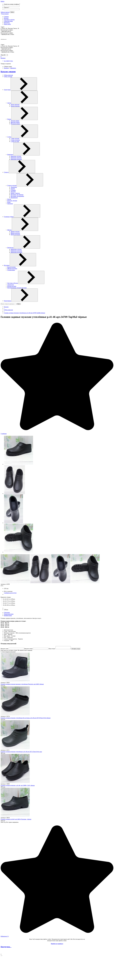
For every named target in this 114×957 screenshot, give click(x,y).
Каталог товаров (8, 71)
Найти (18, 304)
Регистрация (5, 13)
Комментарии (8, 615)
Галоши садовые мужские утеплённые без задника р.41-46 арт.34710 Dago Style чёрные (25, 718)
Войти (12, 12)
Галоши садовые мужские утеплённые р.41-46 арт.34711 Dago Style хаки (21, 751)
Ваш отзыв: (52, 648)
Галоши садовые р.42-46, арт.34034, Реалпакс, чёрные (16, 819)
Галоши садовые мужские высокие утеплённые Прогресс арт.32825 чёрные (22, 684)
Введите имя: (4, 648)
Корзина (6, 68)
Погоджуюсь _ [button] (6, 947)
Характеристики (8, 614)
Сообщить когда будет (10, 593)
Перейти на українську (57, 943)
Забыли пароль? (5, 12)
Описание (7, 612)
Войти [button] (2, 1)
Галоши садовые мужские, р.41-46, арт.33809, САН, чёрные (18, 785)
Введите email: (28, 648)
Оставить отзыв (76, 648)
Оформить (13, 68)
